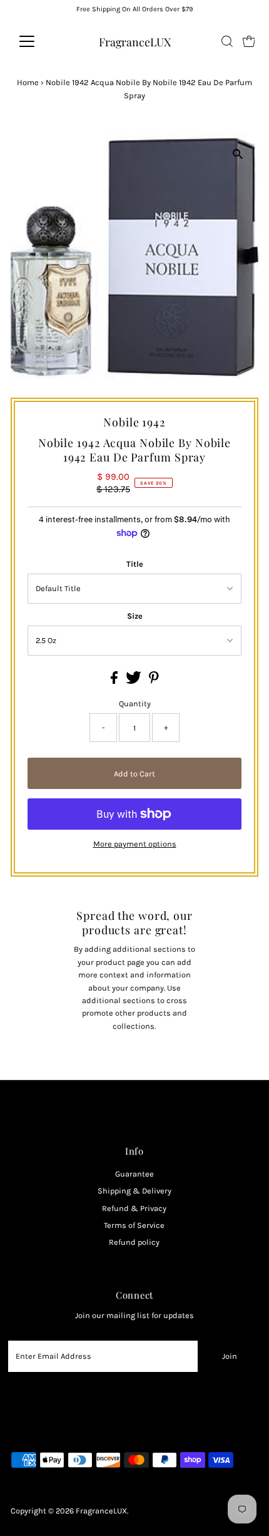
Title (134, 564)
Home (28, 82)
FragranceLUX (135, 41)
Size (135, 616)
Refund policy (134, 1242)
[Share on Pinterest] (154, 681)
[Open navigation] (40, 41)
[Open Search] (227, 41)
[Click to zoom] (238, 154)
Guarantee (134, 1173)
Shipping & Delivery (134, 1190)
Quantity (135, 703)
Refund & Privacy (134, 1208)
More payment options (134, 843)
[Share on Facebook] (115, 681)
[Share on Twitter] (134, 681)
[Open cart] (249, 41)
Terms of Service (134, 1225)
